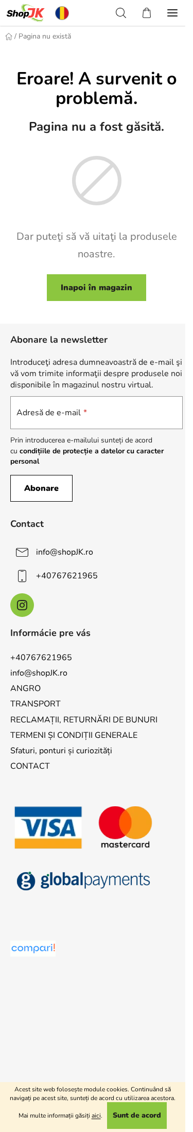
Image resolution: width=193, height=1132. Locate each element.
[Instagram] (22, 605)
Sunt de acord (137, 1115)
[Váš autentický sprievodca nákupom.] (33, 949)
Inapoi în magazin (96, 287)
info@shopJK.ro (64, 552)
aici (96, 1115)
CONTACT (30, 766)
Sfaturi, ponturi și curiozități (61, 750)
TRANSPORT (35, 704)
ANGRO (25, 688)
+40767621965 (67, 575)
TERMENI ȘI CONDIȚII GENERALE (73, 735)
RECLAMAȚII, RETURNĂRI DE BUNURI (83, 720)
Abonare (41, 488)
